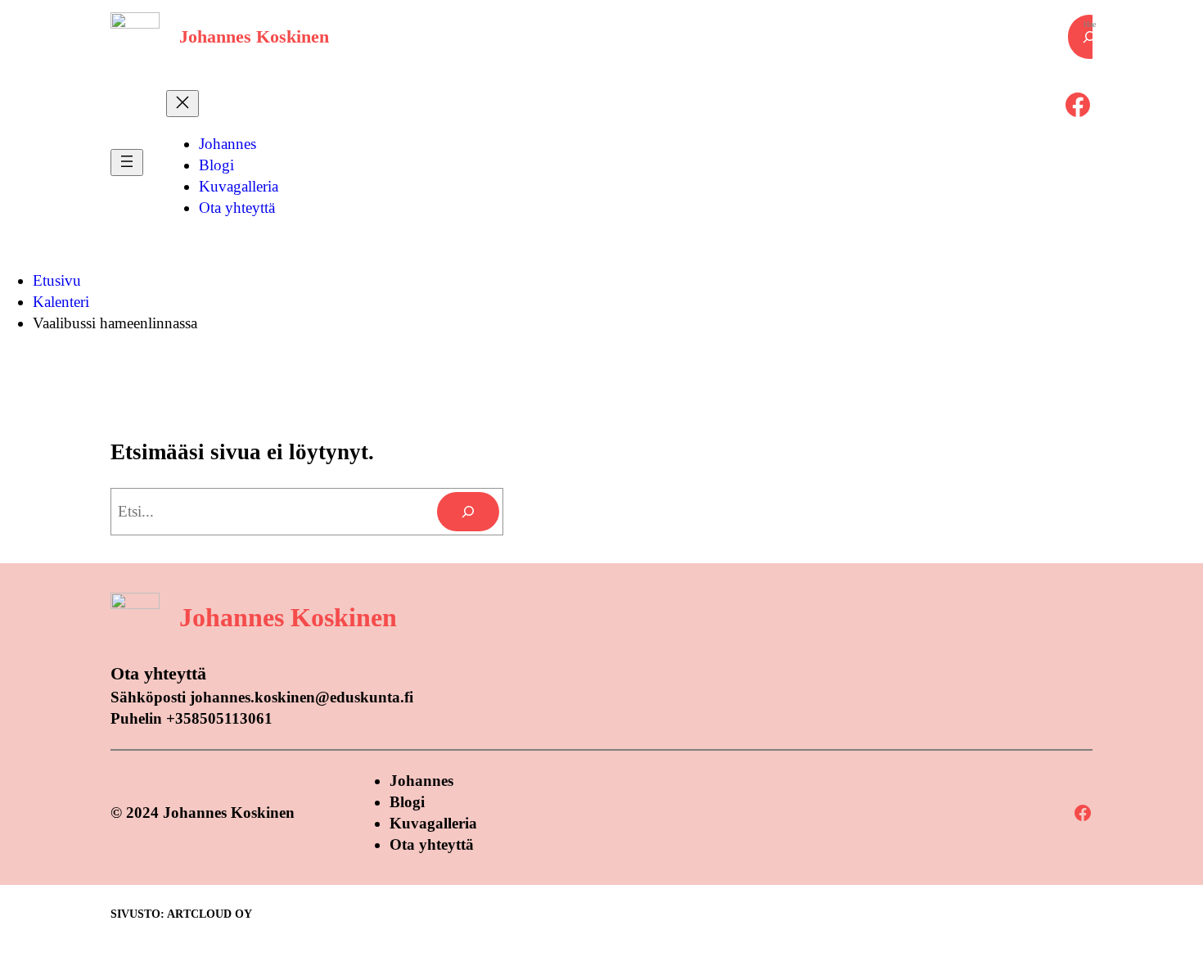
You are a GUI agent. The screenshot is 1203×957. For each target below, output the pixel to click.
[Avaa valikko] (126, 162)
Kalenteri (61, 301)
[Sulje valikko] (182, 103)
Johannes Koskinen (254, 36)
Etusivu (57, 280)
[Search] (468, 511)
